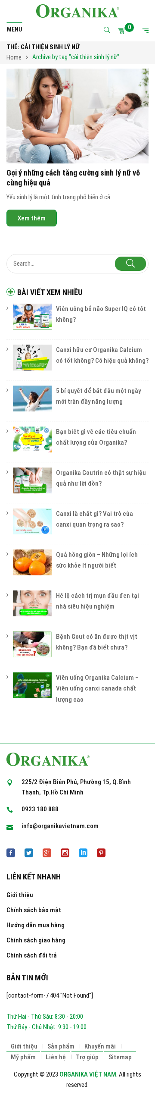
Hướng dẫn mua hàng (35, 925)
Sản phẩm (60, 1046)
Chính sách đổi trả (31, 955)
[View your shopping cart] (123, 30)
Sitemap (120, 1057)
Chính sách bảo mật (33, 910)
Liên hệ (56, 1057)
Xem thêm (32, 218)
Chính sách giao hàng (35, 940)
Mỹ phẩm (23, 1057)
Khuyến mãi (100, 1046)
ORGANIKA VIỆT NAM (87, 1074)
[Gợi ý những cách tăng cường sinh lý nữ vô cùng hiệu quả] (77, 116)
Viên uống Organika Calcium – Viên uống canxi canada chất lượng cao (97, 688)
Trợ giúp (87, 1057)
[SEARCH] (130, 264)
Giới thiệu (19, 895)
